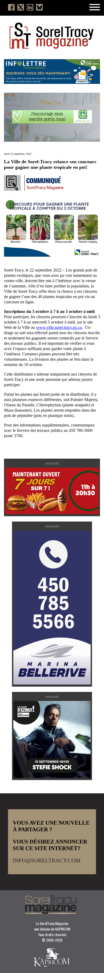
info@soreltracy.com (47, 860)
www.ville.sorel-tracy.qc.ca (59, 327)
